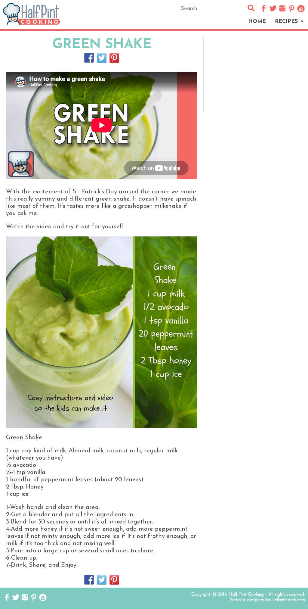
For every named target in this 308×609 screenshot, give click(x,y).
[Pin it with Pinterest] (114, 58)
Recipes (286, 21)
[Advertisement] (256, 74)
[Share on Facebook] (89, 58)
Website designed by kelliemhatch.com (267, 600)
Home (257, 21)
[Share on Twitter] (101, 58)
